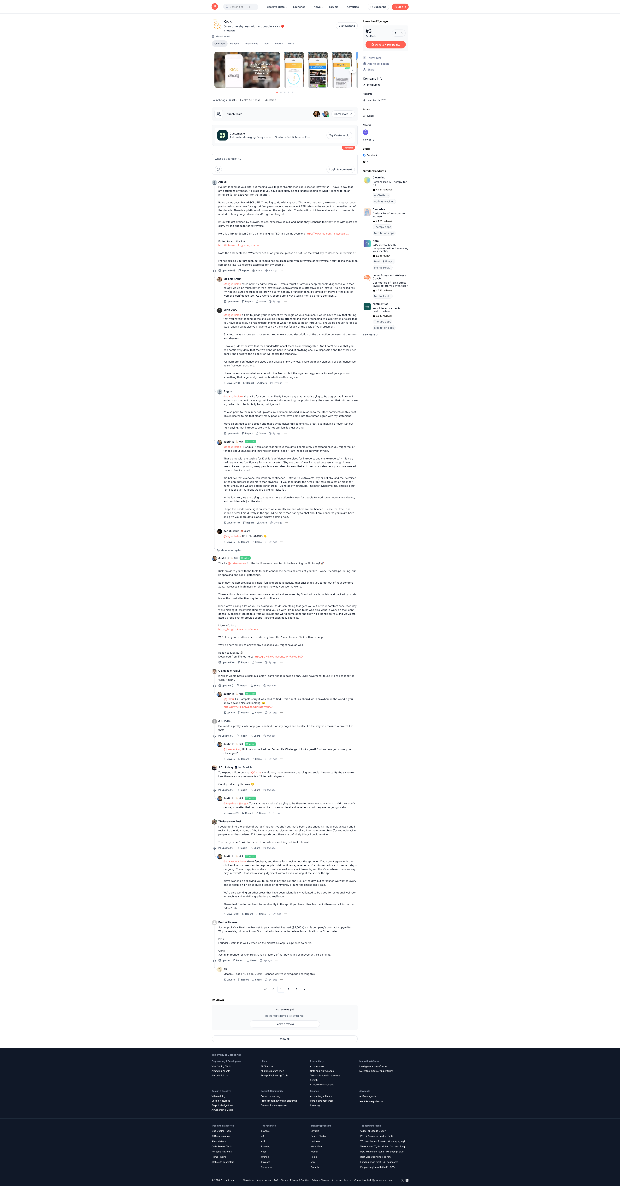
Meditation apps (384, 233)
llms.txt (348, 1180)
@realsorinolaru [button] (233, 396)
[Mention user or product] (218, 169)
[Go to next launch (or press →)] (402, 33)
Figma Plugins (219, 1156)
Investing (315, 1105)
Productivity (317, 1061)
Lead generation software (373, 1066)
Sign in (402, 6)
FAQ (276, 1180)
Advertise (353, 6)
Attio (263, 1141)
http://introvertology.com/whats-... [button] (239, 245)
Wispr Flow (316, 1146)
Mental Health (223, 36)
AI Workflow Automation (322, 1084)
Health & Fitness (250, 100)
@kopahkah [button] (231, 803)
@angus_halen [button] (232, 284)
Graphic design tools (222, 1105)
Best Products (276, 6)
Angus (222, 181)
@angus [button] (243, 803)
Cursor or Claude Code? (373, 1130)
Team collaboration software (325, 1075)
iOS (234, 100)
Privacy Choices (320, 1180)
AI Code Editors (220, 1075)
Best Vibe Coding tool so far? (375, 1156)
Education (270, 100)
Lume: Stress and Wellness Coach (389, 277)
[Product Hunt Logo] (215, 6)
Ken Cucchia (231, 531)
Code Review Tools (222, 1146)
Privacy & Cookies (299, 1180)
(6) (233, 301)
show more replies (231, 550)
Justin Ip (229, 441)
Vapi (263, 1151)
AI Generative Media (222, 1109)
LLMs (264, 1061)
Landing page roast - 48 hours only (379, 1162)
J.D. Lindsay (225, 767)
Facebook (372, 155)
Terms (284, 1180)
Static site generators (223, 1162)
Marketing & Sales (369, 1061)
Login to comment (340, 169)
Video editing (218, 1096)
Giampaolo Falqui (229, 670)
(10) (228, 662)
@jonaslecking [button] (232, 749)
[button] (290, 43)
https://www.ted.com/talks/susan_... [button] (327, 233)
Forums (333, 6)
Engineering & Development (227, 1061)
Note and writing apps (322, 1070)
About (268, 1180)
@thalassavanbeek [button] (235, 861)
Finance (314, 1091)
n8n (263, 1136)
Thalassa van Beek (230, 821)
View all (284, 1038)
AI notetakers (317, 1066)
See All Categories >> (371, 1101)
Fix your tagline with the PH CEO (377, 1167)
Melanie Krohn (233, 278)
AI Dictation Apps (221, 1136)
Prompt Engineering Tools (274, 1075)
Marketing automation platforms (376, 1070)
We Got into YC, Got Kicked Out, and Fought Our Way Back (383, 1146)
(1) (227, 685)
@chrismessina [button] (237, 563)
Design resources (221, 1100)
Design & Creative (221, 1091)
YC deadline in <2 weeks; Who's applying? (382, 1141)
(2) (233, 813)
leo (225, 968)
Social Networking (270, 1096)
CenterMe (379, 209)
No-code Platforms (222, 1151)
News (317, 6)
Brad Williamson (228, 922)
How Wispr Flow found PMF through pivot (382, 1151)
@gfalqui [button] (229, 699)
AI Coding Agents (221, 1070)
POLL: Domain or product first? (376, 1136)
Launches (299, 6)
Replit (314, 1156)
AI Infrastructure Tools (272, 1070)
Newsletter (248, 1180)
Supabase (266, 1167)
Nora (376, 240)
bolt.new (315, 1141)
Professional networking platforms (279, 1100)
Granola (265, 1156)
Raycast (265, 1162)
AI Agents (364, 1091)
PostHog (265, 1146)
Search (314, 1080)
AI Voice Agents (367, 1096)
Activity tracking (384, 201)
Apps (260, 1180)
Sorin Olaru (230, 309)
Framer (314, 1151)
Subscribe (380, 6)
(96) (228, 270)
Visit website (347, 25)
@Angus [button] (256, 772)
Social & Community (272, 1091)
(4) (233, 433)
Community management (274, 1105)
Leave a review (285, 1024)
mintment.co (380, 303)
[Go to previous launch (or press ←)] (395, 33)
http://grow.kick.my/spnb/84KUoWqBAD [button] (278, 656)
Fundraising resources (321, 1100)
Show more (341, 114)
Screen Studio (318, 1136)
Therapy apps (382, 227)
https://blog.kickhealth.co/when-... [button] (239, 629)
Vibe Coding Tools (221, 1066)
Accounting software (321, 1096)
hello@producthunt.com (379, 1180)
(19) (233, 383)
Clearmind (379, 177)
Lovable (265, 1130)
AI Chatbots (381, 195)
